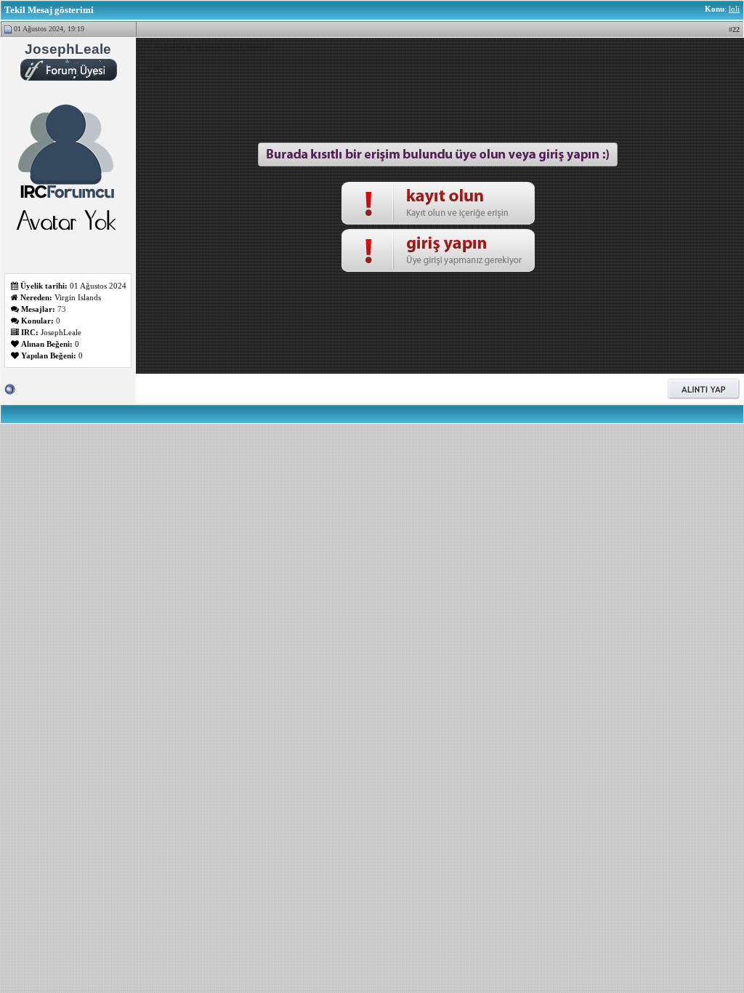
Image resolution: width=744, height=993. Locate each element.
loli (734, 8)
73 (61, 309)
